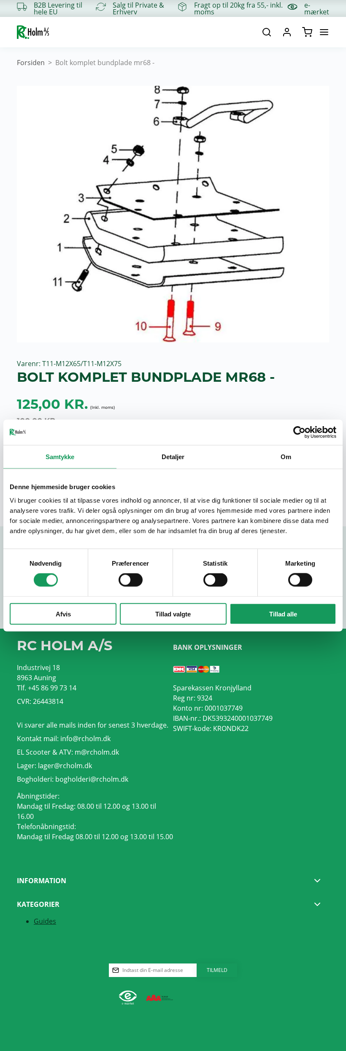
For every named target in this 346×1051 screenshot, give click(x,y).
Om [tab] (286, 456)
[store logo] (33, 32)
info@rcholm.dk (85, 738)
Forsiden (31, 62)
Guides (45, 921)
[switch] (131, 580)
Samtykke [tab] (60, 456)
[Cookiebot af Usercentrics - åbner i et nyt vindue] (299, 432)
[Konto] (286, 32)
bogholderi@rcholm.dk (91, 779)
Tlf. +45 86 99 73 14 (46, 687)
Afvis (63, 613)
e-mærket (316, 8)
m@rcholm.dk (97, 752)
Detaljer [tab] (173, 456)
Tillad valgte (173, 613)
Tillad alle (283, 613)
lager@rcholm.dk (65, 765)
